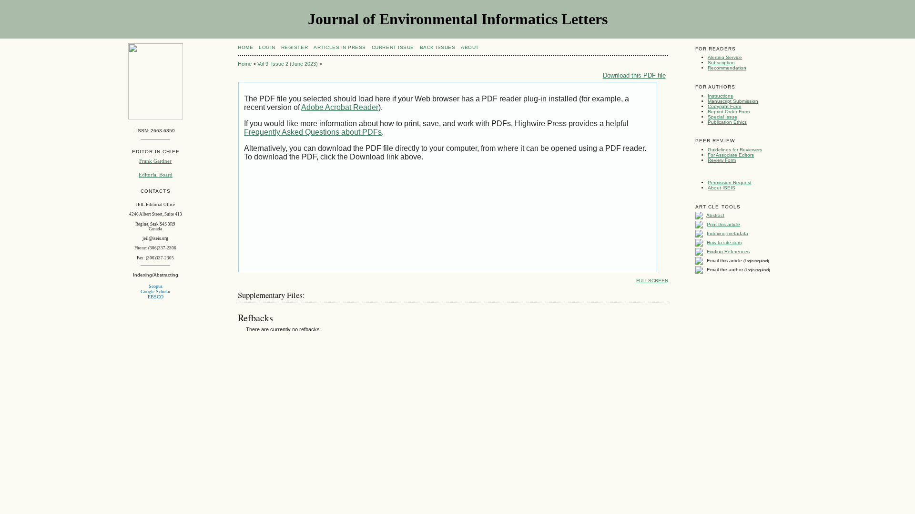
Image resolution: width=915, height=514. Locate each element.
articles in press (340, 47)
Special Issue (722, 116)
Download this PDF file (634, 75)
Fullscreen (652, 280)
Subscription (721, 62)
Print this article (723, 224)
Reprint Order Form (729, 111)
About (470, 47)
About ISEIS (721, 187)
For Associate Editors (731, 155)
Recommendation (727, 67)
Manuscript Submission (733, 101)
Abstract (715, 215)
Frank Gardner (155, 161)
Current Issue (393, 47)
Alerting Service (725, 57)
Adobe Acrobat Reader (339, 107)
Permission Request (730, 182)
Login (267, 47)
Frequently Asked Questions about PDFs (313, 132)
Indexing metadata (727, 233)
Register (294, 47)
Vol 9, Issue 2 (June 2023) (287, 64)
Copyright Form (724, 106)
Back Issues (438, 47)
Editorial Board (156, 175)
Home (245, 47)
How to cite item (724, 242)
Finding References (728, 251)
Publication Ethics (727, 122)
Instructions (720, 96)
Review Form (722, 160)
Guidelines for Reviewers (735, 149)
